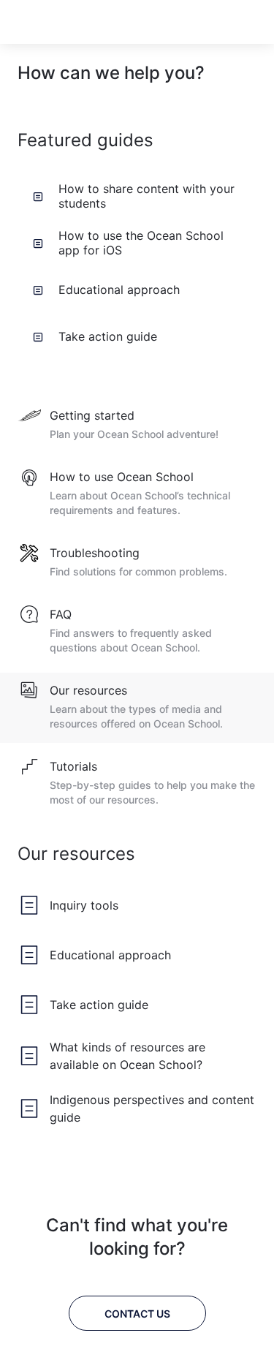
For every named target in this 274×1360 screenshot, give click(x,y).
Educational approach (119, 289)
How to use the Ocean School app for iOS (141, 243)
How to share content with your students (146, 196)
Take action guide (107, 336)
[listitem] (137, 425)
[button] (224, 22)
